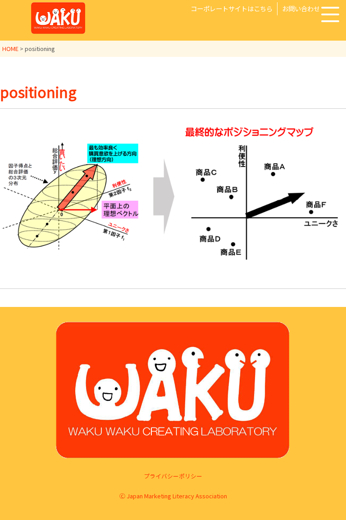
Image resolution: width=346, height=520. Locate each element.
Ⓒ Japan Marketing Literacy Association (173, 496)
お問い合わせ (301, 8)
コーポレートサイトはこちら (232, 8)
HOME (10, 48)
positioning (38, 91)
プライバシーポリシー (173, 476)
